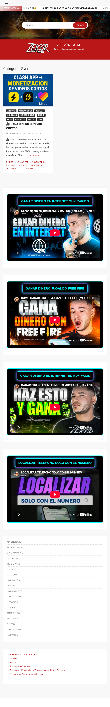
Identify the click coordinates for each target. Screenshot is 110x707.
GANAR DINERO (14, 597)
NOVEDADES (38, 162)
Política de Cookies (20, 666)
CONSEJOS (12, 115)
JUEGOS (11, 607)
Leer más (34, 155)
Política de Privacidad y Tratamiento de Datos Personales (39, 670)
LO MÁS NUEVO (14, 591)
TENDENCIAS (37, 165)
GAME (13, 658)
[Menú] (6, 3)
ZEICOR (31, 119)
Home (13, 662)
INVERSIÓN (12, 635)
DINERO (9, 162)
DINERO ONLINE (27, 115)
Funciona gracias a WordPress (35, 702)
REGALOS (23, 165)
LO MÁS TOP (23, 162)
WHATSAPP (12, 575)
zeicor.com (68, 44)
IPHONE (41, 115)
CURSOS (11, 569)
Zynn (40, 119)
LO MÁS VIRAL (14, 580)
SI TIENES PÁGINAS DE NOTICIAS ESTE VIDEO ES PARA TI (46, 8)
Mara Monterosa (13, 133)
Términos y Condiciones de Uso (26, 674)
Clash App (40, 111)
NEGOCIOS (19, 119)
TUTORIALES (13, 613)
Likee (9, 119)
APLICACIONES (25, 111)
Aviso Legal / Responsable (23, 654)
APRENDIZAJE (14, 542)
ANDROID (11, 111)
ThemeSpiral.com (80, 702)
